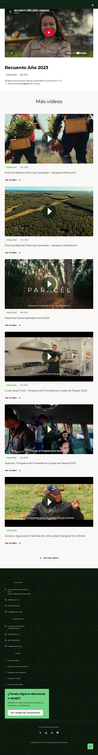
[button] (92, 5)
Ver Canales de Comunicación (25, 713)
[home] (10, 5)
